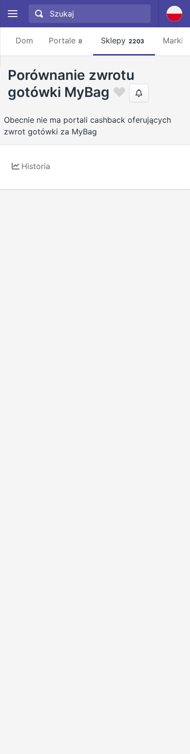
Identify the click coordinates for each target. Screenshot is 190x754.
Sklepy (122, 40)
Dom (24, 40)
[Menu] (12, 13)
